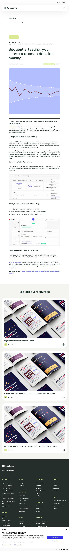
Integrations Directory (41, 526)
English (4, 529)
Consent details (6, 545)
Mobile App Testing (7, 490)
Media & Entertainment (25, 508)
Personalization (6, 525)
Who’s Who (39, 496)
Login (58, 2)
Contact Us (56, 488)
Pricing (21, 483)
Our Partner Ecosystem (42, 521)
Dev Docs (38, 488)
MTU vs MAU (22, 485)
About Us (55, 483)
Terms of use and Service (59, 500)
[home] (10, 8)
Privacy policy (18, 545)
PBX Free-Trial (6, 488)
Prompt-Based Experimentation (6, 519)
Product (21, 523)
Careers (55, 485)
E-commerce (22, 500)
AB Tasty (38, 511)
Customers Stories (41, 483)
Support (55, 490)
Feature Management (7, 485)
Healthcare (22, 495)
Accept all (55, 537)
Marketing (21, 521)
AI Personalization (7, 503)
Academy (38, 485)
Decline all (55, 541)
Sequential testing (14, 127)
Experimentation (6, 483)
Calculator (38, 493)
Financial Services (24, 498)
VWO (37, 508)
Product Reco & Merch (8, 493)
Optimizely (39, 506)
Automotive (22, 503)
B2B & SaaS (22, 511)
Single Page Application (8, 501)
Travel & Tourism (23, 506)
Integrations (5, 506)
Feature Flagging (6, 523)
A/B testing (5, 516)
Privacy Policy (56, 503)
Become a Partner (40, 523)
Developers (22, 526)
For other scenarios (15, 262)
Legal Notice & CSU (58, 506)
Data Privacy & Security (8, 498)
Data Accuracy (6, 496)
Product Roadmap (40, 490)
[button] (64, 1)
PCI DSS (55, 508)
